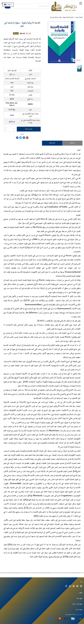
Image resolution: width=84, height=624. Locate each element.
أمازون (12, 114)
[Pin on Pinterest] (27, 137)
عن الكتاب (72, 143)
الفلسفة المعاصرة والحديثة (12, 78)
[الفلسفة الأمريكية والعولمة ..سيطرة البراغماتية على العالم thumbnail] (79, 68)
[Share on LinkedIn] (24, 137)
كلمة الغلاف (52, 143)
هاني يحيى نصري (12, 70)
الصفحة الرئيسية (79, 17)
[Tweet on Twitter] (20, 137)
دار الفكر (12, 74)
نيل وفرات (12, 121)
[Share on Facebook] (17, 137)
